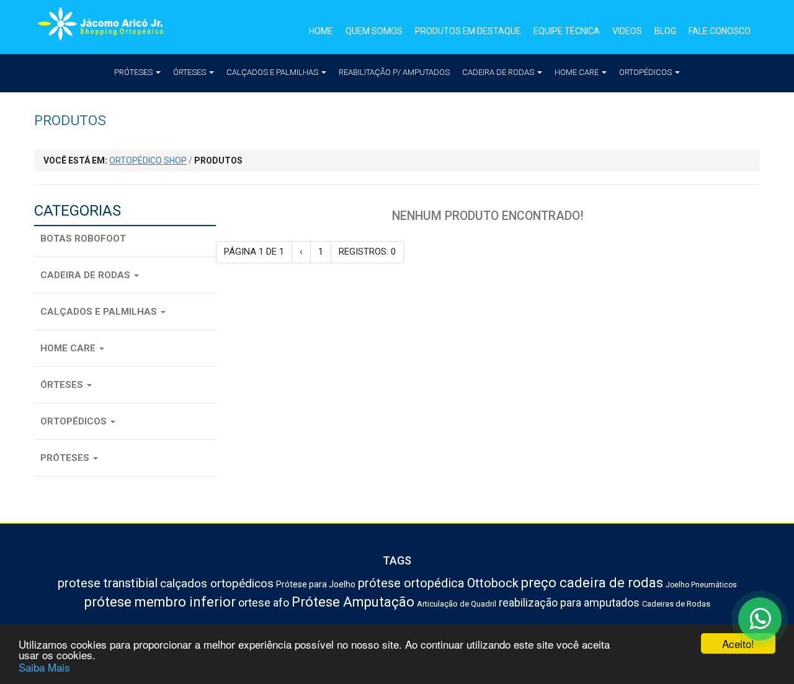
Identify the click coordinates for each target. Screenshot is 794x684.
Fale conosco (720, 31)
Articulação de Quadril (456, 603)
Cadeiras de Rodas (676, 603)
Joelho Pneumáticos (701, 585)
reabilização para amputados (569, 602)
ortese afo (263, 602)
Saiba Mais (44, 667)
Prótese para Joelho (315, 584)
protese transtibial (108, 583)
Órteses (190, 72)
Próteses (134, 72)
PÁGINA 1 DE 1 (254, 251)
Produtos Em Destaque (468, 31)
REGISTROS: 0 (367, 251)
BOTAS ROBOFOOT (83, 238)
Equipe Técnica (566, 31)
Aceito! (738, 643)
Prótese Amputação (353, 602)
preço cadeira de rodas (592, 582)
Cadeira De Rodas (499, 72)
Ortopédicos (646, 72)
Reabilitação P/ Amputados (394, 72)
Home (321, 31)
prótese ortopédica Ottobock (438, 583)
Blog (665, 31)
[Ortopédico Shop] (105, 27)
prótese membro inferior (160, 602)
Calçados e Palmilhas (273, 72)
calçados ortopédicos (217, 583)
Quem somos (374, 31)
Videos (627, 31)
